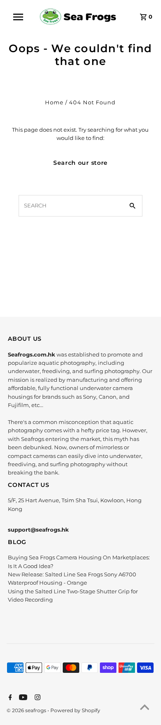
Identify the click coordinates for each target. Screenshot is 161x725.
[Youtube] (22, 698)
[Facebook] (9, 698)
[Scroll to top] (144, 708)
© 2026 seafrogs (27, 710)
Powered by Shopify (75, 710)
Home (54, 102)
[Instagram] (36, 698)
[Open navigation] (22, 17)
